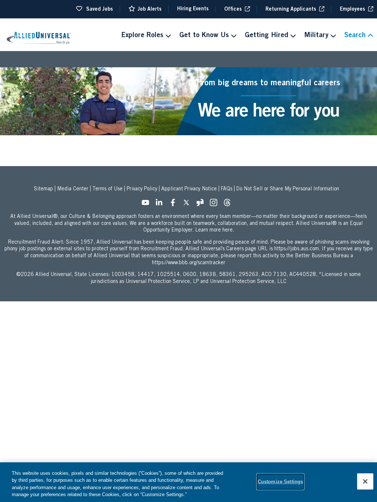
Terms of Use (107, 189)
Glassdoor (202, 205)
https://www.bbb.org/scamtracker (188, 263)
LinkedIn (161, 205)
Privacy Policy (142, 189)
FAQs (226, 189)
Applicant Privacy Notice (189, 189)
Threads (229, 205)
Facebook (175, 205)
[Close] (365, 481)
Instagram (216, 205)
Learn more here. (214, 230)
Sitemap (43, 189)
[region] (188, 482)
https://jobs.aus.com (296, 249)
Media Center (72, 189)
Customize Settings (280, 481)
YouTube (148, 205)
